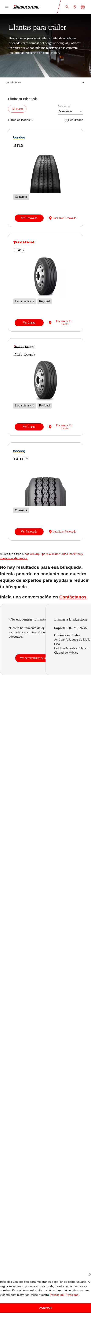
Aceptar (45, 1307)
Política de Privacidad (60, 1295)
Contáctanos (69, 606)
